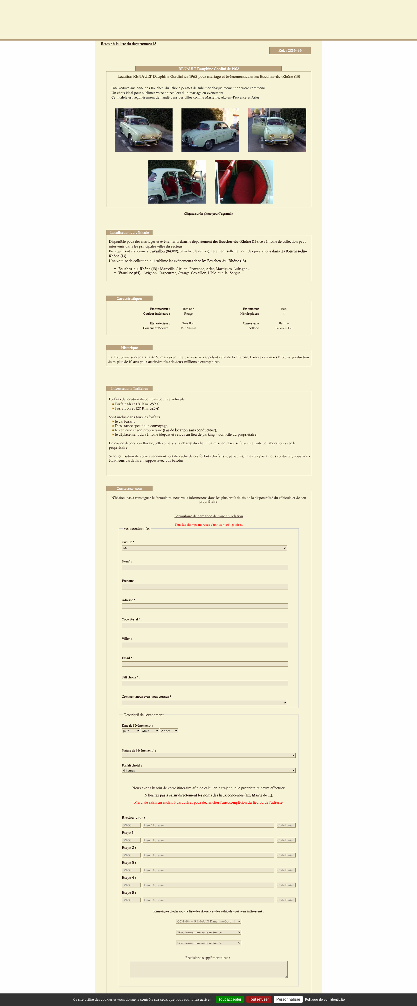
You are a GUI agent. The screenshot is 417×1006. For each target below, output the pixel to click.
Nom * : (128, 561)
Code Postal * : (132, 619)
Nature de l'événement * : (140, 750)
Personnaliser (288, 999)
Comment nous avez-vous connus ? (147, 696)
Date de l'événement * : (138, 725)
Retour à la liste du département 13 (128, 43)
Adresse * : (130, 600)
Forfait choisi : (132, 765)
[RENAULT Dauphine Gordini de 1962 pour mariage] (144, 150)
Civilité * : (129, 542)
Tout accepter (229, 999)
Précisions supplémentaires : (208, 957)
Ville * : (128, 638)
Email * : (128, 658)
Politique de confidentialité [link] (325, 999)
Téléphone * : (131, 677)
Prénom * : (130, 580)
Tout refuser (259, 999)
